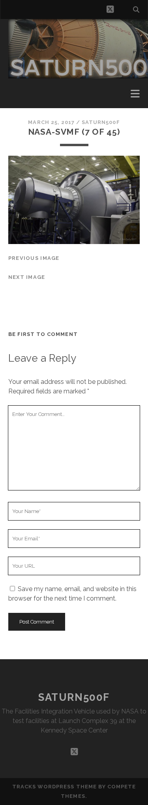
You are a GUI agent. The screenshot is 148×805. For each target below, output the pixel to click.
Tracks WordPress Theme (54, 787)
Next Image (26, 277)
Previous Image (34, 258)
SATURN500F (74, 697)
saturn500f (101, 122)
